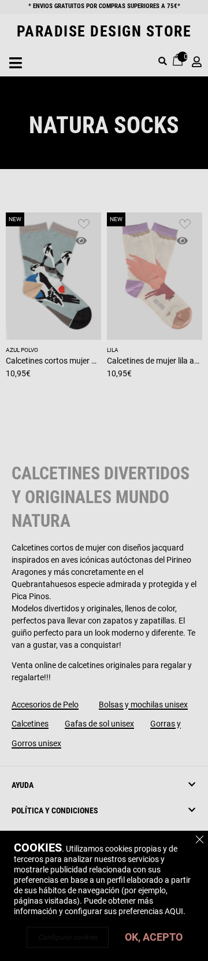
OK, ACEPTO (154, 937)
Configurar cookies (67, 937)
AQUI (174, 911)
